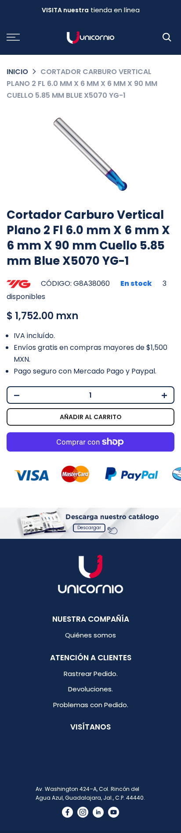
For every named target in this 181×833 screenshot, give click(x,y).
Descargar (89, 527)
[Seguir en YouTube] (113, 812)
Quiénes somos (90, 635)
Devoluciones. (90, 689)
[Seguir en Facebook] (67, 812)
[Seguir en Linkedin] (98, 812)
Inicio (17, 72)
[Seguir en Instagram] (82, 812)
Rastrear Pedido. (91, 673)
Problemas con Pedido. (90, 704)
